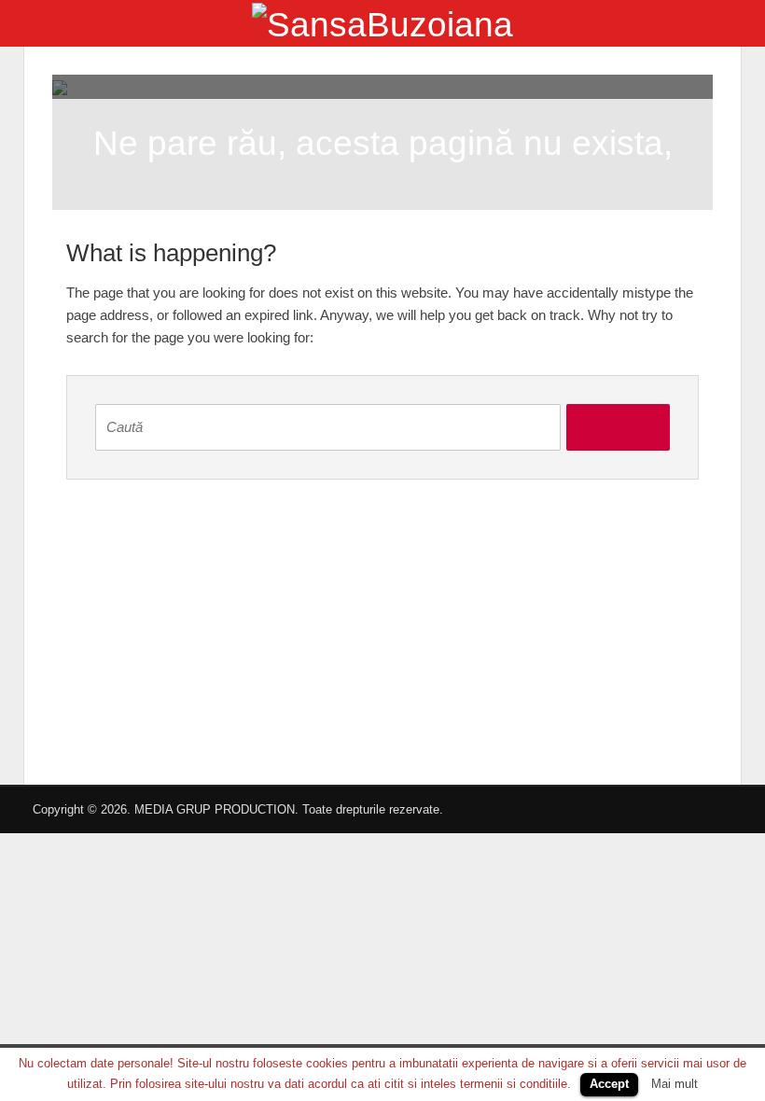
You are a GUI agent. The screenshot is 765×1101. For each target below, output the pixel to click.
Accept (609, 1084)
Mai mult (674, 1084)
